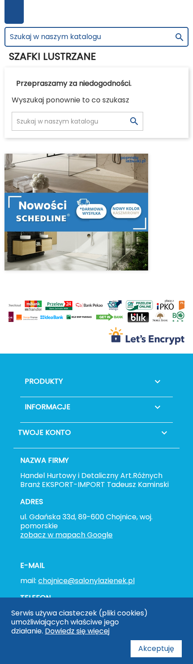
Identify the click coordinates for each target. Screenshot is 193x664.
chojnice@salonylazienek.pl (86, 580)
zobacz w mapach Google (66, 535)
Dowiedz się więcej (77, 631)
